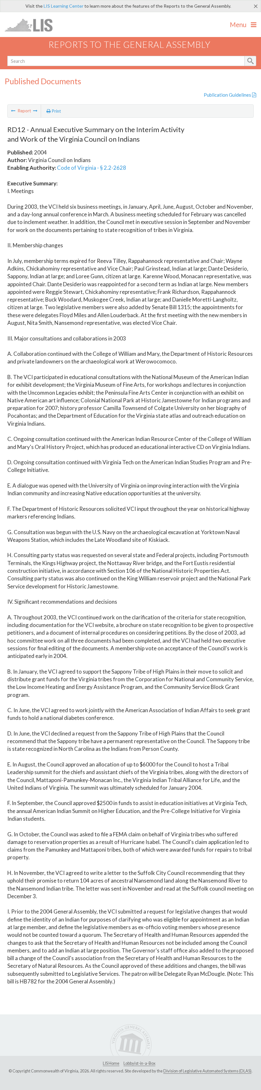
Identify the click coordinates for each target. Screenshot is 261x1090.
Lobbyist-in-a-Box (139, 1063)
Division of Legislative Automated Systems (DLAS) (207, 1070)
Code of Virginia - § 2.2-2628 (91, 167)
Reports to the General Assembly (129, 44)
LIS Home (111, 1063)
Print (56, 111)
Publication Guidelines (228, 95)
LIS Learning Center (63, 6)
